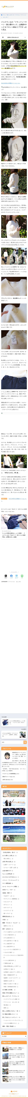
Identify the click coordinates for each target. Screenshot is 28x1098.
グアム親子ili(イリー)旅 (11, 941)
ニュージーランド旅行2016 (12, 949)
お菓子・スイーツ (9, 864)
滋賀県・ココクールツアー (12, 978)
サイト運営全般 (7, 883)
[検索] (25, 742)
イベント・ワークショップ (10, 880)
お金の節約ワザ (7, 870)
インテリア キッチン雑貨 (11, 999)
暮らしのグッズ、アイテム (10, 996)
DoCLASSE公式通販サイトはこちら (10, 83)
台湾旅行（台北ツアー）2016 (12, 972)
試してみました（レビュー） (11, 1017)
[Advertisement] (20, 7)
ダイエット (8, 904)
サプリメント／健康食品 (11, 899)
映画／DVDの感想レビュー (10, 993)
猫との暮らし (8, 858)
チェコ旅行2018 (9, 946)
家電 (6, 1008)
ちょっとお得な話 (8, 874)
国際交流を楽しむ (8, 916)
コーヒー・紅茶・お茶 (11, 867)
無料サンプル (8, 926)
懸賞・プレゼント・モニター (11, 923)
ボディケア (8, 907)
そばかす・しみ (9, 896)
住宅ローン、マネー (8, 890)
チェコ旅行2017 (9, 943)
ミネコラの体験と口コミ (11, 1023)
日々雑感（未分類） (8, 989)
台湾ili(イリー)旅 (9, 969)
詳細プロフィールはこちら (8, 776)
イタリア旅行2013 (9, 935)
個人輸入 (7, 1005)
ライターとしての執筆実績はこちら (10, 773)
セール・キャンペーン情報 (10, 886)
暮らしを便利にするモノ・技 (11, 1011)
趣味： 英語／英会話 (8, 1026)
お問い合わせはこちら (7, 779)
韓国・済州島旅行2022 (11, 986)
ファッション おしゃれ (14, 581)
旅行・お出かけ (7, 929)
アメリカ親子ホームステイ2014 (13, 932)
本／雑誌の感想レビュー (10, 1014)
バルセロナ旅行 (9, 952)
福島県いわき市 (9, 981)
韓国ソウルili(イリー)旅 (11, 984)
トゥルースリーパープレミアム (13, 1020)
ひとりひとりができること (10, 877)
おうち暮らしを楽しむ (9, 855)
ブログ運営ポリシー (14, 1094)
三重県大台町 (8, 963)
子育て (5, 919)
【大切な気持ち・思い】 (10, 852)
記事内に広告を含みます (13, 37)
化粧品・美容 (7, 893)
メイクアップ (8, 910)
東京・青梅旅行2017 (10, 975)
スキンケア (8, 902)
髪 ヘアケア (8, 913)
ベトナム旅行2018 (9, 960)
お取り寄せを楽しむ (8, 861)
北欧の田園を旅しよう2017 (12, 966)
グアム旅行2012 (9, 938)
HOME (14, 1091)
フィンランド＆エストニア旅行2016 (13, 956)
